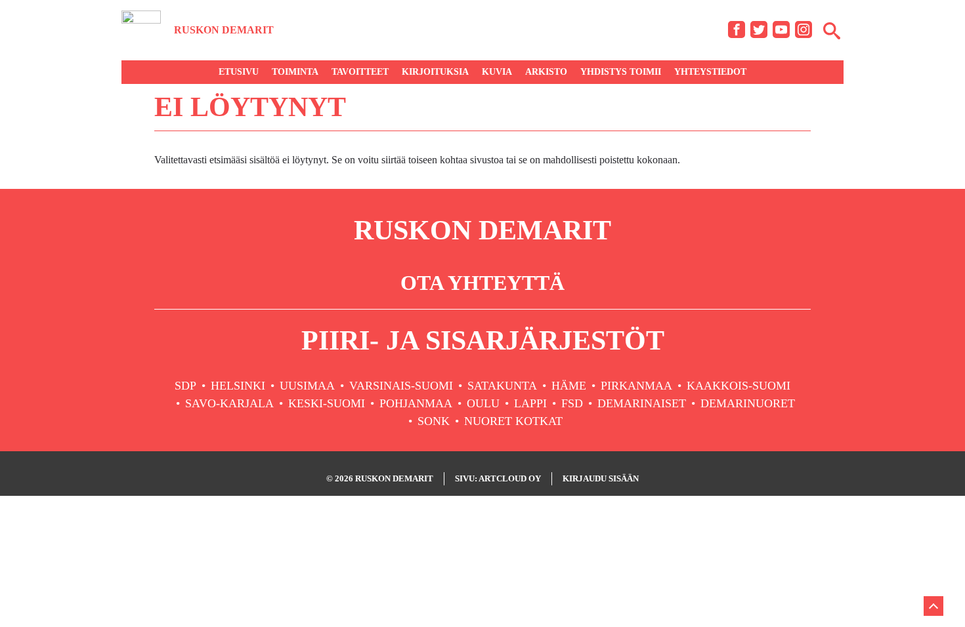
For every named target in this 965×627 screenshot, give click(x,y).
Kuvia (497, 72)
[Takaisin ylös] (933, 606)
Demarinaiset (641, 403)
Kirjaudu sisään (601, 478)
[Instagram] (803, 29)
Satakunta (502, 385)
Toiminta (295, 72)
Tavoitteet (360, 72)
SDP (185, 385)
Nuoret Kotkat (513, 421)
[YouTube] (781, 29)
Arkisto (546, 72)
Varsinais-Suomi (401, 385)
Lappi (530, 403)
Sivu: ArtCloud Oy (498, 478)
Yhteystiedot (710, 72)
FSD (572, 403)
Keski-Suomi (326, 403)
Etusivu (239, 72)
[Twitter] (758, 29)
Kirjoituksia (435, 72)
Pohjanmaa (415, 403)
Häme (568, 385)
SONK (434, 421)
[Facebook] (736, 29)
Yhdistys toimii (620, 72)
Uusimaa (307, 385)
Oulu (483, 403)
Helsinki (238, 385)
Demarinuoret (747, 403)
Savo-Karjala (229, 403)
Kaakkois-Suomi (738, 385)
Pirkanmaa (636, 385)
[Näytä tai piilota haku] (832, 30)
